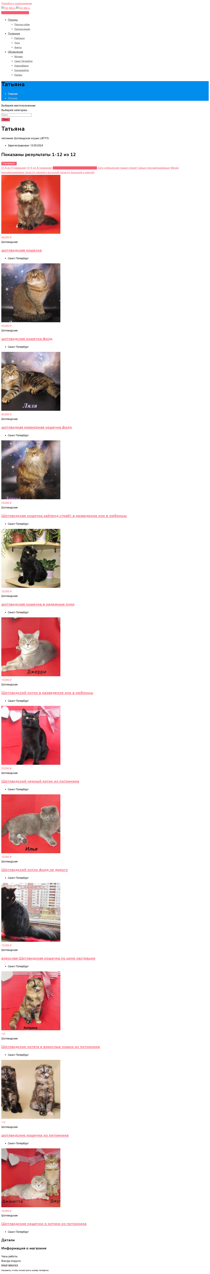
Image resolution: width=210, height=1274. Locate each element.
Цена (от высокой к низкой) (77, 172)
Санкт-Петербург (23, 61)
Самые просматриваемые (154, 167)
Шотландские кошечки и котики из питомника (43, 1223)
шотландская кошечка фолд (26, 338)
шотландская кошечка (21, 250)
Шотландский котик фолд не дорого (34, 869)
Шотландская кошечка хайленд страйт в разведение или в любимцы (64, 515)
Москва (18, 56)
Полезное (14, 33)
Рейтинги (19, 38)
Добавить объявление (15, 12)
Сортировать (9, 163)
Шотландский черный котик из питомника (40, 781)
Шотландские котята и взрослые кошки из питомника (50, 1046)
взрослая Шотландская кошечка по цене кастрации (48, 958)
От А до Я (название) (13, 167)
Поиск (6, 119)
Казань (18, 75)
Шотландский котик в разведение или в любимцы (47, 692)
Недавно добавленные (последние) (75, 167)
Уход (17, 43)
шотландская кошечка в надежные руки (37, 604)
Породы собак (22, 24)
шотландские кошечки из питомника (35, 1135)
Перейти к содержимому (16, 3)
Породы (13, 19)
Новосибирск (21, 65)
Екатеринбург (21, 70)
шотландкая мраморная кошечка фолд (36, 427)
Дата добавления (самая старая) (117, 167)
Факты (17, 47)
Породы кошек (22, 29)
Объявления (15, 51)
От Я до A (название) (39, 167)
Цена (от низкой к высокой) (42, 172)
